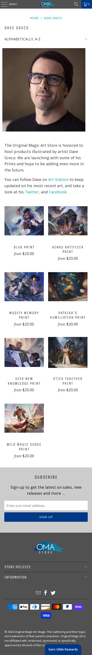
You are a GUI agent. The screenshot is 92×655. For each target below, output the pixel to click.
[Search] (76, 4)
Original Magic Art (25, 632)
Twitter (32, 191)
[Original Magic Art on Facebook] (46, 593)
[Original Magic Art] (46, 4)
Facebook (58, 191)
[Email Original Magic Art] (38, 593)
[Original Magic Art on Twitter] (53, 593)
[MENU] (2, 4)
